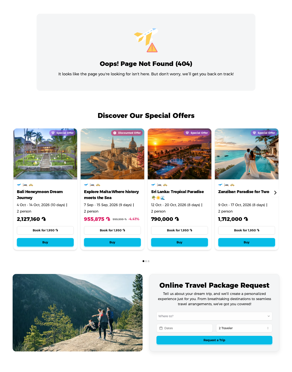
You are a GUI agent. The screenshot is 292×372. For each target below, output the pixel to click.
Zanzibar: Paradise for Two (176, 191)
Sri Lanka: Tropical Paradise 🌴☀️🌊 (110, 194)
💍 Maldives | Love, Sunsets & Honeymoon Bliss (246, 194)
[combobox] (208, 316)
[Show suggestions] (268, 316)
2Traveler (226, 328)
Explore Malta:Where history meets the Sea (44, 194)
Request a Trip (214, 340)
